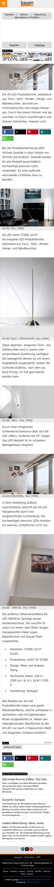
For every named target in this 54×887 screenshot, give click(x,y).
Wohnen (46, 871)
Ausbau (22, 871)
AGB (38, 857)
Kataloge (40, 45)
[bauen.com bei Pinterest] (31, 848)
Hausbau (13, 871)
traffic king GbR (32, 882)
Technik (30, 871)
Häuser (5, 871)
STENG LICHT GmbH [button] (12, 747)
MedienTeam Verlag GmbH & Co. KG (35, 879)
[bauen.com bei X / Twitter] (27, 848)
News (23, 874)
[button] (8, 131)
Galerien (14, 45)
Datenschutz (29, 857)
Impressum (18, 857)
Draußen (38, 871)
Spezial (30, 874)
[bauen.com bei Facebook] (23, 848)
